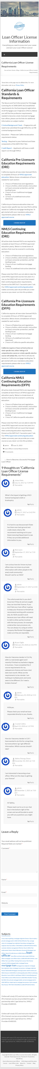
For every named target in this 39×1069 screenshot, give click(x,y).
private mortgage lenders (16, 980)
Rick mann (18, 550)
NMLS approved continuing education (19, 287)
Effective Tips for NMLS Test (26, 948)
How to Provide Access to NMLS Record (16, 953)
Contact (29, 1063)
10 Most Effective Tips (23, 941)
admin (7, 445)
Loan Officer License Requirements (16, 449)
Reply (32, 504)
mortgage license (23, 963)
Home (13, 70)
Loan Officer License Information (19, 39)
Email (4, 892)
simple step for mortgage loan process (19, 982)
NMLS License (9, 977)
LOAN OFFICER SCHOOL (27, 958)
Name (4, 879)
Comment (6, 848)
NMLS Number (28, 977)
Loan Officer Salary (16, 958)
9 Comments (9, 452)
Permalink (18, 485)
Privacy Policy (20, 85)
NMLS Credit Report (16, 975)
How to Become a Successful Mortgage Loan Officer (18, 460)
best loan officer (11, 945)
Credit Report (7, 148)
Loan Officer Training (13, 961)
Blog (17, 70)
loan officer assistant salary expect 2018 (21, 956)
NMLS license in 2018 (18, 977)
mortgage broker (14, 963)
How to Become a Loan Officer (11, 1061)
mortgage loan (9, 965)
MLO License (22, 961)
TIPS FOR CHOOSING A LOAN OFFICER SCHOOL (21, 984)
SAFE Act (6, 982)
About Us (22, 1063)
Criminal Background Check (12, 125)
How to (10, 950)
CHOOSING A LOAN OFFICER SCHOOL (26, 945)
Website (5, 903)
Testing (4, 141)
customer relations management (10, 948)
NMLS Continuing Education (20, 973)
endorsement (5, 950)
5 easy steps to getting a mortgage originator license (15, 938)
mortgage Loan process (19, 968)
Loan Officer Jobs (14, 1063)
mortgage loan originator (23, 965)
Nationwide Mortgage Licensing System (16, 970)
